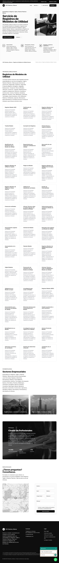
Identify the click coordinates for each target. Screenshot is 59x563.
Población (48, 496)
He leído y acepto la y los (46, 508)
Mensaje (39, 501)
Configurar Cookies (48, 540)
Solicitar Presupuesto (7, 37)
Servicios (36, 5)
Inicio (31, 5)
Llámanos (18, 37)
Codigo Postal (40, 496)
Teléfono (48, 491)
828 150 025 (45, 5)
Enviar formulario (45, 511)
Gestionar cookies (52, 1)
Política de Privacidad (50, 507)
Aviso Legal (46, 531)
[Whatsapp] (55, 559)
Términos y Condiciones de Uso (45, 508)
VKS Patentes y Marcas (11, 5)
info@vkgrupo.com (29, 536)
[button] (15, 498)
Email (38, 491)
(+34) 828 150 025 (29, 534)
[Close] (55, 548)
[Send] (55, 555)
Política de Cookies (48, 533)
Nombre (38, 486)
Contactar (52, 5)
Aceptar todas (43, 1)
